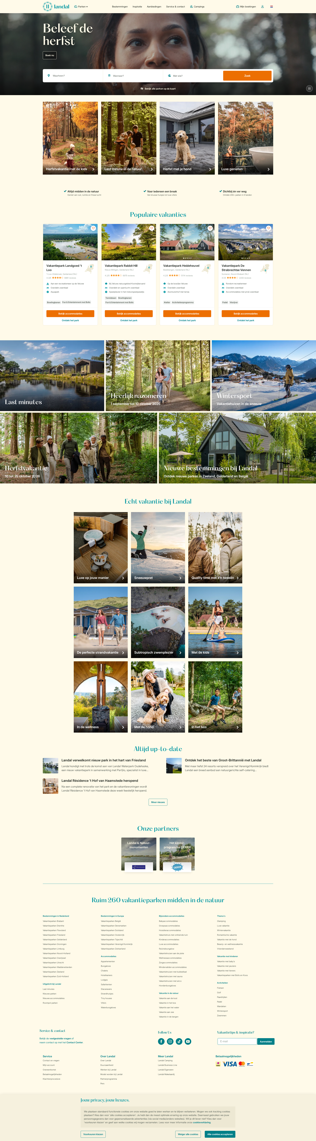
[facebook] (161, 1043)
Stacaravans (106, 989)
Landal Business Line (167, 1065)
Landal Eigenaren (165, 1069)
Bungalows (106, 966)
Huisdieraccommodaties (170, 930)
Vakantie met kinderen (227, 956)
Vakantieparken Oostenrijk (112, 935)
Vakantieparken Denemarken (113, 925)
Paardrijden (222, 997)
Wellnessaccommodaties (170, 958)
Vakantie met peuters (226, 966)
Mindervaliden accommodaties (173, 967)
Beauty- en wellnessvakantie (230, 944)
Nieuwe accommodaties (54, 998)
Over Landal (105, 1060)
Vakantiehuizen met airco (170, 981)
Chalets (104, 970)
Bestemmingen (120, 6)
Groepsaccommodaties (169, 925)
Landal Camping (165, 1060)
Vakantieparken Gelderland (55, 939)
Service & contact (175, 6)
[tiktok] (179, 1043)
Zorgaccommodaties (168, 962)
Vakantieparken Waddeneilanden (57, 967)
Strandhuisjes (107, 993)
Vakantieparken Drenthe (53, 925)
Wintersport (222, 1011)
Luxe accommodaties (168, 944)
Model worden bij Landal (111, 1074)
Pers (102, 1083)
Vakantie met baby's (226, 961)
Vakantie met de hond (227, 939)
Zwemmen (221, 1015)
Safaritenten (106, 984)
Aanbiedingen (154, 6)
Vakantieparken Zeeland (53, 972)
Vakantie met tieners (226, 970)
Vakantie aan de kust (168, 998)
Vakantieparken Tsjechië (112, 939)
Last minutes (48, 989)
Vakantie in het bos (167, 1003)
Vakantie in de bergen (168, 1016)
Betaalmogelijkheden (52, 1074)
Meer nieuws (158, 802)
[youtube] (188, 1043)
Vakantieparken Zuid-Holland (56, 976)
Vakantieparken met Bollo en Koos (232, 975)
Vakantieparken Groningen (54, 944)
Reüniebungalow (166, 948)
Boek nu (49, 55)
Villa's (103, 1003)
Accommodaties (108, 956)
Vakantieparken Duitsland (112, 930)
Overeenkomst (49, 1069)
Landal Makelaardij (166, 1074)
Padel (219, 1001)
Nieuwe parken (49, 993)
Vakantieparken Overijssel (54, 958)
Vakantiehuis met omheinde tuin (173, 935)
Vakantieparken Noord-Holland (56, 953)
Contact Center (74, 1042)
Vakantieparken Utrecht (53, 962)
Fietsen (220, 988)
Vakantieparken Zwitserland (113, 948)
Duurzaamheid (106, 1065)
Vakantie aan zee (166, 1012)
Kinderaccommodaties (169, 939)
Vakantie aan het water (169, 1007)
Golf (219, 992)
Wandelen (221, 1006)
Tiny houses (106, 998)
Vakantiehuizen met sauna (170, 976)
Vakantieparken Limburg (53, 948)
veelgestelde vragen (60, 1038)
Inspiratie (137, 6)
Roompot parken (50, 1003)
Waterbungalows (108, 1007)
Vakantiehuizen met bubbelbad (173, 972)
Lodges (104, 980)
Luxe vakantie (223, 925)
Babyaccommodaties (168, 921)
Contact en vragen (51, 1060)
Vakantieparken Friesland (54, 935)
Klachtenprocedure (51, 1079)
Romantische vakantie (227, 935)
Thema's (221, 916)
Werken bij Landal (108, 1069)
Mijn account (49, 1065)
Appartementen (108, 961)
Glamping (221, 921)
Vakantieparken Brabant (53, 921)
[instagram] (170, 1043)
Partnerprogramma (108, 1079)
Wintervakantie (224, 930)
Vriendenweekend (225, 948)
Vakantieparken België (111, 921)
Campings (199, 6)
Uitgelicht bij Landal (52, 984)
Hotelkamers (106, 975)
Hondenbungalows (167, 985)
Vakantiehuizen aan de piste (171, 953)
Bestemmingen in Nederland (56, 916)
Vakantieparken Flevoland (54, 930)
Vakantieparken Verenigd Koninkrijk (116, 944)
